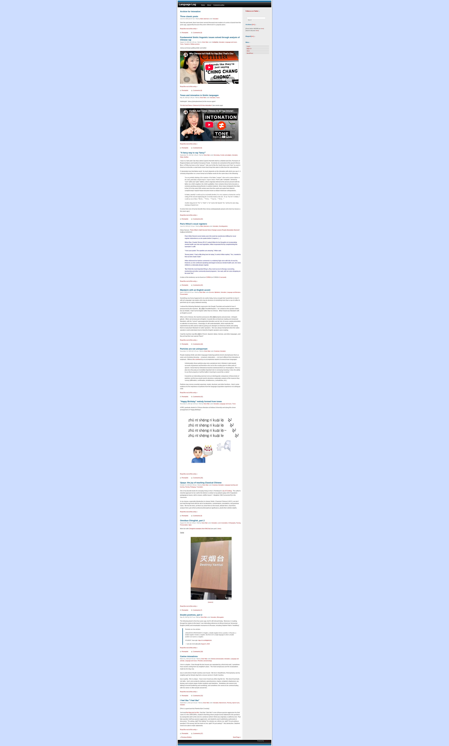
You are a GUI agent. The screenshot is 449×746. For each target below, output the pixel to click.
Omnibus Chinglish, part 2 (192, 520)
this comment (197, 359)
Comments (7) (197, 610)
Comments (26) (198, 478)
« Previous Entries (186, 737)
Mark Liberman (204, 18)
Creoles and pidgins (225, 155)
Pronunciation (184, 294)
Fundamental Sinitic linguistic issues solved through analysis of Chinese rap (210, 38)
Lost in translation (223, 523)
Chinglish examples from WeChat (199, 528)
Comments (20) (198, 219)
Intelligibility (215, 42)
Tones (182, 44)
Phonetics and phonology (205, 660)
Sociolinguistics (223, 226)
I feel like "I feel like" (189, 700)
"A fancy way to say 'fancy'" (193, 153)
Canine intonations (189, 656)
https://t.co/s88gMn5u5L (205, 640)
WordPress (250, 53)
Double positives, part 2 (191, 615)
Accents (211, 292)
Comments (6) (197, 148)
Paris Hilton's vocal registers (193, 224)
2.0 (249, 48)
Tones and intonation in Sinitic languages (199, 95)
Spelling (186, 157)
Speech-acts (235, 702)
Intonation (215, 18)
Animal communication (217, 658)
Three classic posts (189, 16)
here (219, 528)
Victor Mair (205, 42)
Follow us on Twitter (252, 11)
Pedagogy (193, 487)
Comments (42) (198, 396)
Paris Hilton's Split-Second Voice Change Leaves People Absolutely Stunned (214, 230)
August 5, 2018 (205, 644)
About (209, 5)
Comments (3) (197, 32)
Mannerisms (222, 702)
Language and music (231, 42)
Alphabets (217, 292)
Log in (248, 46)
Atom (248, 51)
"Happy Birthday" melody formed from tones (201, 401)
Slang (181, 157)
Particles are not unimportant (193, 349)
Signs (190, 525)
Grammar (216, 351)
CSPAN (208, 277)
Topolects (187, 44)
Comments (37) (198, 733)
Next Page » (237, 737)
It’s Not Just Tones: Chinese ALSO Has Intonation (196, 105)
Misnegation (220, 617)
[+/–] (253, 24)
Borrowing (216, 155)
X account (222, 277)
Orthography (231, 523)
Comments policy (218, 5)
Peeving (229, 702)
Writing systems (195, 44)
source (210, 602)
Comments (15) (198, 696)
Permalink (185, 32)
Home (203, 5)
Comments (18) (198, 344)
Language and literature (233, 292)
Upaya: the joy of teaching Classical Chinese (200, 482)
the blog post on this (192, 712)
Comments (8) (197, 90)
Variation (182, 704)
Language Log (187, 4)
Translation (200, 487)
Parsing (187, 487)
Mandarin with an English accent (195, 290)
